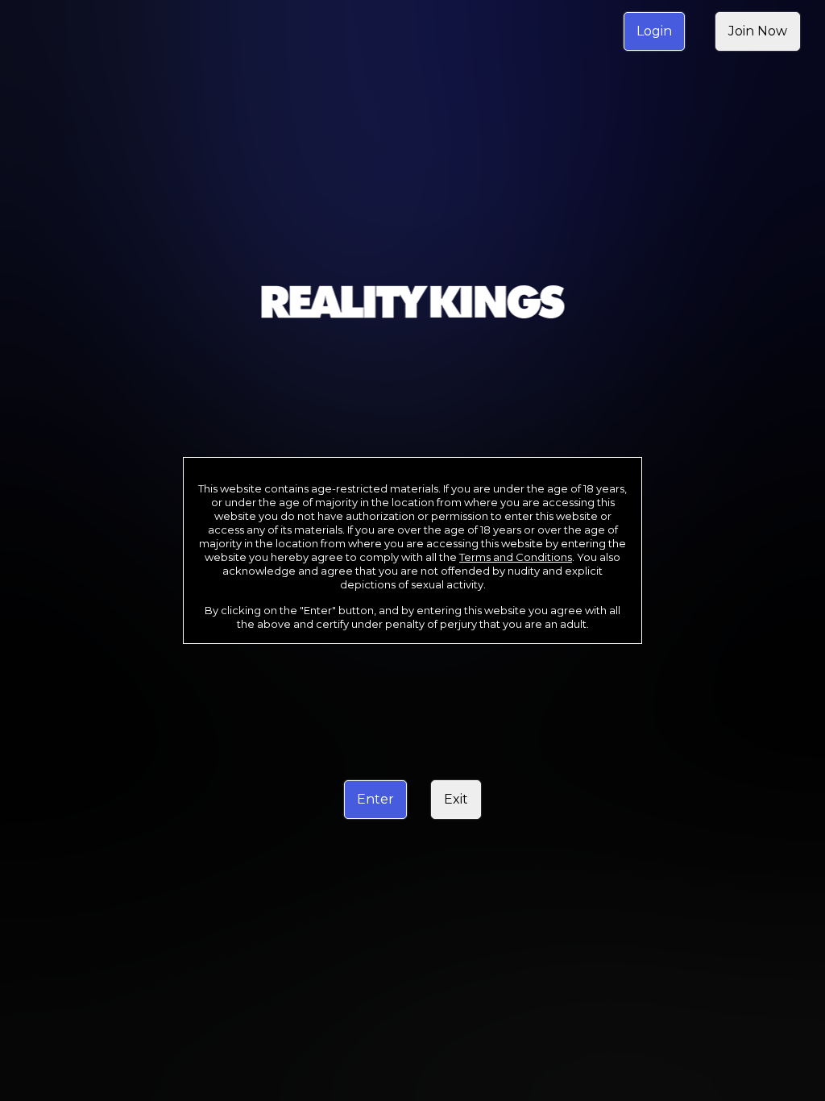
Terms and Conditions (515, 556)
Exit (456, 799)
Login (654, 31)
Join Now (757, 31)
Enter (375, 799)
